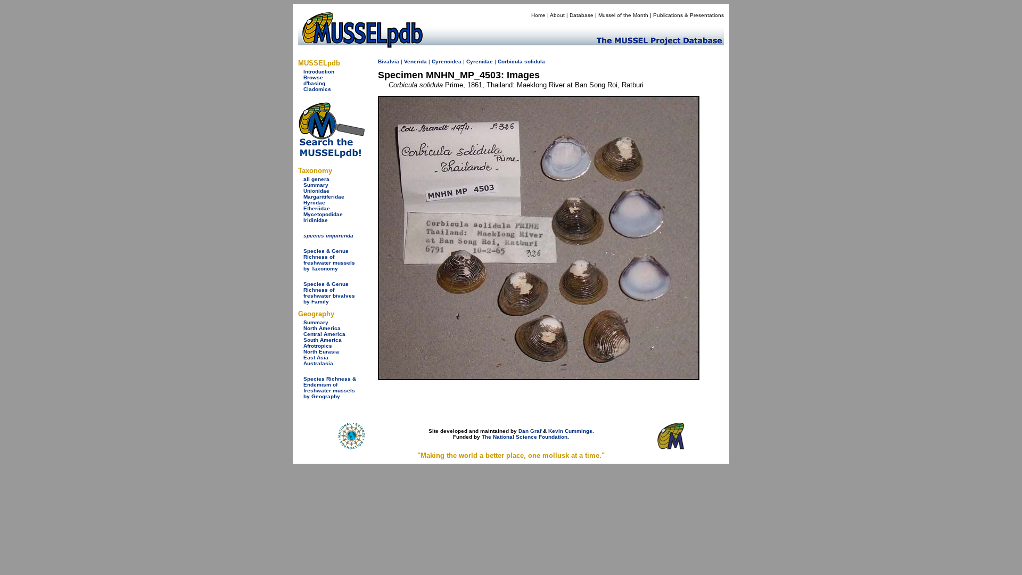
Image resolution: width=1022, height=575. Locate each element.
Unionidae (316, 191)
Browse (313, 77)
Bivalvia (388, 61)
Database (582, 15)
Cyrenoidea (446, 61)
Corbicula (510, 61)
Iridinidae (315, 220)
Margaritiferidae (323, 197)
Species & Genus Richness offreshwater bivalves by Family (329, 293)
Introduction (318, 72)
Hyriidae (314, 203)
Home (538, 15)
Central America (324, 334)
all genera (316, 179)
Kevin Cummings (570, 431)
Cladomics (317, 89)
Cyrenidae (479, 61)
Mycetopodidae (323, 214)
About (557, 15)
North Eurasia (321, 352)
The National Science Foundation (524, 437)
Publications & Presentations (688, 15)
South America (322, 340)
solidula (534, 61)
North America (322, 328)
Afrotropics (317, 346)
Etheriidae (316, 208)
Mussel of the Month (623, 15)
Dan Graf (529, 431)
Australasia (318, 363)
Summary (315, 185)
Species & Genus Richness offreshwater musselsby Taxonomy (329, 260)
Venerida (415, 61)
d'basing (314, 83)
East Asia (315, 357)
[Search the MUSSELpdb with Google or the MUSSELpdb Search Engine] (331, 155)
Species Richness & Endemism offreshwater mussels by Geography (329, 387)
